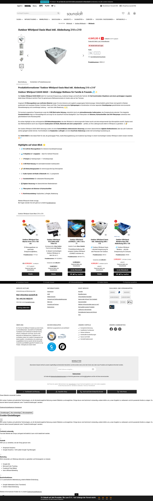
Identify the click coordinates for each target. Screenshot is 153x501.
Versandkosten (72, 384)
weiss (97, 53)
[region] (51, 56)
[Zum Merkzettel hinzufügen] (37, 230)
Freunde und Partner (53, 304)
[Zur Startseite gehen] (76, 13)
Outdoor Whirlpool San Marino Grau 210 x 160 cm (30, 241)
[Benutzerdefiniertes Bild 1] (51, 336)
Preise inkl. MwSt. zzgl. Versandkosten (98, 41)
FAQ (79, 314)
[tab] (22, 82)
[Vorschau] (37, 235)
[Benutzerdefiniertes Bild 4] (62, 346)
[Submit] (93, 369)
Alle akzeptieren (27, 412)
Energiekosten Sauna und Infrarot (87, 312)
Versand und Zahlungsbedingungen (57, 299)
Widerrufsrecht (51, 296)
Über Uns (49, 302)
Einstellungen (5, 412)
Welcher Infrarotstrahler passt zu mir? (88, 304)
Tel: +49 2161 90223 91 (24, 299)
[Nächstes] (83, 56)
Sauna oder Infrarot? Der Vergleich (87, 299)
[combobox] (36, 13)
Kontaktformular (29, 302)
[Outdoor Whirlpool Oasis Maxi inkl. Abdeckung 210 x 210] (56, 56)
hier (37, 201)
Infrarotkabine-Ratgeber (85, 296)
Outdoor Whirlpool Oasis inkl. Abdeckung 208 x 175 (99, 241)
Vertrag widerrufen (23, 308)
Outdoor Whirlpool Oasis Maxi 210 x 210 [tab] (30, 213)
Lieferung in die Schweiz (84, 309)
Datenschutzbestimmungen (58, 376)
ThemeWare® (91, 385)
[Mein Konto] (128, 13)
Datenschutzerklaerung (7, 407)
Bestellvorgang (82, 294)
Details (30, 274)
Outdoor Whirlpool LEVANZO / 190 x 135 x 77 (76, 241)
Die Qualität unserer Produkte (86, 307)
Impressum (50, 291)
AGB (48, 294)
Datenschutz (50, 307)
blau (91, 53)
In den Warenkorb (76, 270)
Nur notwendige (16, 412)
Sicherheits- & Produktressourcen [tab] (40, 82)
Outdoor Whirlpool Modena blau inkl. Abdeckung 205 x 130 (122, 241)
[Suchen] (58, 13)
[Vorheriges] (28, 56)
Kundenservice (51, 203)
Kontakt (80, 291)
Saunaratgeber (82, 302)
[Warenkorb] (134, 13)
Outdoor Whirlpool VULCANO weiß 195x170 (53, 241)
